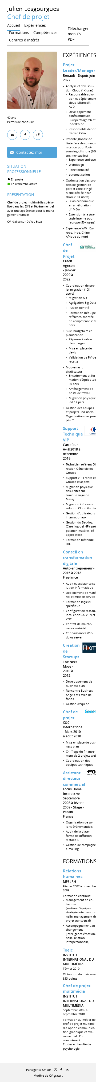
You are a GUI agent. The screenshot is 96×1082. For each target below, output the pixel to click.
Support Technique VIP (73, 434)
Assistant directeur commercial (74, 778)
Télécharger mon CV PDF (78, 29)
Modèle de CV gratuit (48, 1075)
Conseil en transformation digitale (77, 557)
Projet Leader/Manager (79, 68)
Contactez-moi (28, 152)
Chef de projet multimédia (76, 988)
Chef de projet (70, 715)
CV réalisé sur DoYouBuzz (24, 222)
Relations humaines (72, 874)
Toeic (68, 950)
